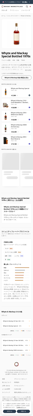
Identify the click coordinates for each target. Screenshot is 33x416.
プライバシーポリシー (20, 379)
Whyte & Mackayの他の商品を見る (17, 78)
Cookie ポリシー (21, 407)
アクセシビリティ (19, 385)
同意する (23, 411)
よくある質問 (6, 389)
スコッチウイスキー (13, 16)
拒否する (9, 411)
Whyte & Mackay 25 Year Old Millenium (13, 340)
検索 (3, 379)
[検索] (26, 6)
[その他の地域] (30, 6)
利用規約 (16, 382)
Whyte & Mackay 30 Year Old (12, 321)
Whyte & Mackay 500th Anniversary (13, 350)
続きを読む (28, 70)
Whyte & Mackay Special (10, 326)
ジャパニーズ (25, 10)
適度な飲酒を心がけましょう (22, 392)
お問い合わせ (6, 385)
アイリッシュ (14, 10)
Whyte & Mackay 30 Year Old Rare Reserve (13, 345)
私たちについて (6, 382)
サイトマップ (6, 392)
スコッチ (4, 10)
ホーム (3, 16)
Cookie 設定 (17, 389)
